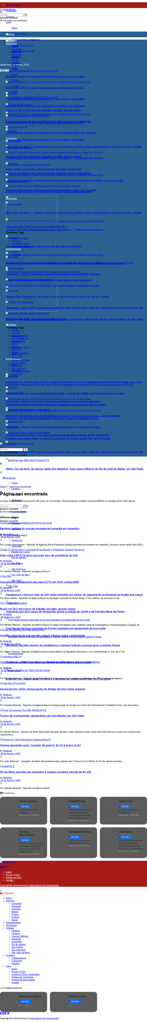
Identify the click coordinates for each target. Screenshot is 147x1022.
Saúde (14, 91)
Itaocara (15, 346)
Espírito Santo (18, 341)
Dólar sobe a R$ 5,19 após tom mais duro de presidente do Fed (44, 87)
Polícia (14, 80)
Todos (14, 46)
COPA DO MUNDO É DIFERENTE (129, 811)
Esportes (16, 54)
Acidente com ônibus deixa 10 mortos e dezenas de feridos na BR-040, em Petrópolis (58, 438)
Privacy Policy (18, 33)
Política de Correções (22, 45)
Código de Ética (14, 877)
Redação (7, 534)
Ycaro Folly (125, 801)
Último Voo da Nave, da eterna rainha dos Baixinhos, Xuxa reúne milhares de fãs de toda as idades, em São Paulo (74, 468)
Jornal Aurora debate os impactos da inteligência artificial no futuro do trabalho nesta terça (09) (64, 180)
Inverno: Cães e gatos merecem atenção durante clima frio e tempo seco (31, 847)
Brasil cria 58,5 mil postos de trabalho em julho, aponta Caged (43, 110)
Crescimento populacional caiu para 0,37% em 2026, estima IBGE (45, 139)
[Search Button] (26, 14)
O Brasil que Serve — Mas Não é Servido (80, 842)
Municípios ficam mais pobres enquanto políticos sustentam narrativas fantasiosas (131, 844)
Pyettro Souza (28, 801)
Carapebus (16, 335)
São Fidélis (17, 365)
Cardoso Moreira (19, 338)
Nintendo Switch (19, 238)
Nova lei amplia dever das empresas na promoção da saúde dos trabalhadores (80, 814)
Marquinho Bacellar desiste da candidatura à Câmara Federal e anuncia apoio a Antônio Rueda (63, 645)
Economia (16, 49)
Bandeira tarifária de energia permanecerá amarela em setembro (45, 106)
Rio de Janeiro (18, 557)
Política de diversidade (23, 51)
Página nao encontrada (20, 486)
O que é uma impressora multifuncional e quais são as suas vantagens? (49, 191)
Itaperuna (16, 349)
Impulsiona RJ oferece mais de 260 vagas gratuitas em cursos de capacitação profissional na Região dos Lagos (74, 594)
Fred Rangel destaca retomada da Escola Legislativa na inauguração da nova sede (56, 628)
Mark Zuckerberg (20, 353)
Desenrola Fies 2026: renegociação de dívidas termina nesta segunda (42, 689)
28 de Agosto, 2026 (10, 537)
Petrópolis (16, 354)
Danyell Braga (77, 801)
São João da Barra (20, 574)
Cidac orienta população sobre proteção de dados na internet (43, 246)
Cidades (12, 324)
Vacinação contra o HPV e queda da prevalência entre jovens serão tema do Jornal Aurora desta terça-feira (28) (74, 452)
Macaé (14, 352)
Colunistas (11, 10)
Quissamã (16, 546)
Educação (16, 51)
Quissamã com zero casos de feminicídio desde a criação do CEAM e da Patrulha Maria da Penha (65, 611)
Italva (14, 344)
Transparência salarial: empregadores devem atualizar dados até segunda (51, 132)
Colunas (15, 963)
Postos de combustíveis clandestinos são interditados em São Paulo (42, 715)
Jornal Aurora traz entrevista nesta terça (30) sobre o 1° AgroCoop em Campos (54, 229)
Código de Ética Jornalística (25, 39)
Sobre (14, 28)
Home (11, 34)
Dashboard (7, 893)
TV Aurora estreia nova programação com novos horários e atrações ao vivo (52, 418)
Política (15, 86)
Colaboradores (13, 5)
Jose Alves (126, 831)
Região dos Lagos (20, 552)
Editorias (12, 43)
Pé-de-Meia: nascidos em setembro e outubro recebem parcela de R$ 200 (45, 772)
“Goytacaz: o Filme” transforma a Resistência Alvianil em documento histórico (53, 401)
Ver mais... (25, 806)
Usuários (10, 955)
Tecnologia (11, 138)
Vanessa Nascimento (26, 833)
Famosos (16, 254)
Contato (9, 880)
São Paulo (16, 374)
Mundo (14, 74)
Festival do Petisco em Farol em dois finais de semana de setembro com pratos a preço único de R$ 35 (69, 384)
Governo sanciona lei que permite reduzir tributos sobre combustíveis (48, 173)
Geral (14, 57)
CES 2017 (16, 241)
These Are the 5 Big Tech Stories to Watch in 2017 (37, 226)
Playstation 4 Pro (20, 347)
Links (8, 22)
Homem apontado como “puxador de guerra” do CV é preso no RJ (40, 745)
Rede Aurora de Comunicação (44, 885)
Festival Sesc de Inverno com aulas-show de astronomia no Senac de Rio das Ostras (57, 435)
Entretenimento (13, 249)
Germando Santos (80, 831)
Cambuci (15, 488)
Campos (15, 333)
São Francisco (18, 569)
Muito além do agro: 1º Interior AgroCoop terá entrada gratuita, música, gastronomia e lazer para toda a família (73, 212)
